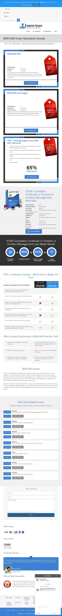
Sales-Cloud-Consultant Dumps (27, 599)
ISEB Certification (16, 43)
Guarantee (21, 610)
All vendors (36, 31)
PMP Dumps (9, 597)
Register (7, 12)
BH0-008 (14, 431)
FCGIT (13, 452)
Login (8, 9)
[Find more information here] (48, 594)
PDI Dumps (17, 602)
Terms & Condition (31, 610)
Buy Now (19, 416)
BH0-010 (14, 442)
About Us (14, 610)
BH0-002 (14, 411)
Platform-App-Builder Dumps (9, 604)
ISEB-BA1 (14, 473)
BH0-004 (14, 421)
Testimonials (47, 31)
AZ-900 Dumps (26, 603)
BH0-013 (14, 462)
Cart (55, 31)
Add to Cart (32, 83)
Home (28, 31)
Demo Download (35, 231)
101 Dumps (18, 597)
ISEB (10, 43)
